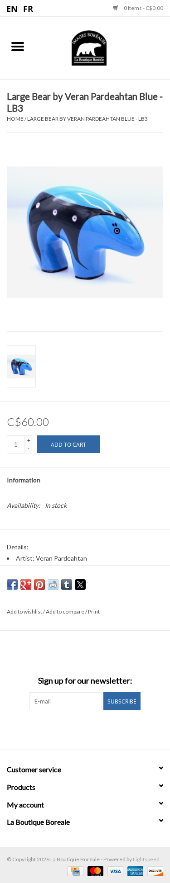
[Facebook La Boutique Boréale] (77, 729)
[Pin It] (39, 584)
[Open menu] (17, 46)
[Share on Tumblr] (66, 584)
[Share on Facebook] (12, 584)
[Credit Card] (74, 870)
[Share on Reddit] (53, 584)
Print (94, 611)
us (12, 8)
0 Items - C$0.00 (143, 8)
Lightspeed (146, 859)
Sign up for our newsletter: (85, 680)
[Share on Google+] (25, 584)
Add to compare (65, 611)
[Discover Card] (153, 870)
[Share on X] (80, 584)
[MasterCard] (94, 870)
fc (28, 8)
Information (23, 480)
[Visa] (114, 870)
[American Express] (134, 870)
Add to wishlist (25, 611)
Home (15, 118)
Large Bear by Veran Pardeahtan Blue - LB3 (87, 118)
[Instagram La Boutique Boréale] (93, 729)
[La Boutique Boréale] (103, 47)
